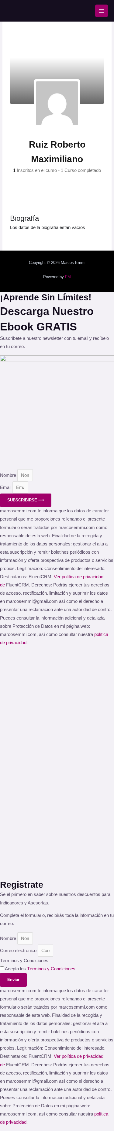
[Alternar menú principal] (101, 11)
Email (6, 487)
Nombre (8, 475)
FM (68, 277)
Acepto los (40, 968)
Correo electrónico (19, 950)
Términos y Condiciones (24, 960)
